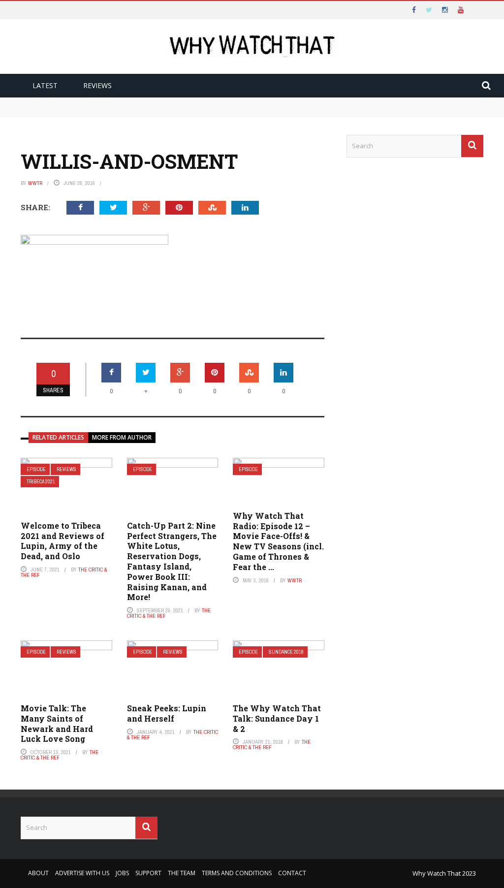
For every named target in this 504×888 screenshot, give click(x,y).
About (38, 873)
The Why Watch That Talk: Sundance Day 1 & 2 (277, 718)
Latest (45, 85)
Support (148, 873)
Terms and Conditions (237, 873)
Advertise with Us (82, 873)
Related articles (58, 437)
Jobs (122, 873)
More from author (122, 437)
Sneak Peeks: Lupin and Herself (166, 713)
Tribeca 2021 (41, 481)
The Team (181, 873)
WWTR (35, 183)
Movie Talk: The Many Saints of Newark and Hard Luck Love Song (57, 723)
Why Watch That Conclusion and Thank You (99, 101)
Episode (36, 469)
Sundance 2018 (286, 652)
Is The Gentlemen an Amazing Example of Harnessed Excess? (127, 111)
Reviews (97, 85)
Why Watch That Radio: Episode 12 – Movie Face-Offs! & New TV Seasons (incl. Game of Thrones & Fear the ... (278, 541)
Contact (292, 873)
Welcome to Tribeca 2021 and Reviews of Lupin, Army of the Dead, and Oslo (62, 540)
